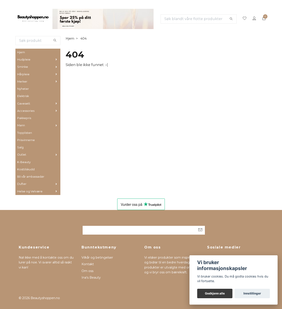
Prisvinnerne (26, 140)
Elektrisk (23, 96)
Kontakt (88, 264)
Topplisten (24, 132)
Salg (20, 147)
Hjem (21, 52)
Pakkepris (24, 118)
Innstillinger (252, 293)
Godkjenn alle (215, 293)
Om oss (87, 271)
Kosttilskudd (26, 169)
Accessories (25, 110)
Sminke (22, 66)
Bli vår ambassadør (30, 176)
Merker (22, 81)
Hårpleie (23, 74)
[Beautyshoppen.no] (33, 19)
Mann (21, 125)
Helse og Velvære (30, 191)
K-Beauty (24, 162)
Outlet (21, 154)
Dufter (21, 184)
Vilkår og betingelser (97, 257)
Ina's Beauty (91, 278)
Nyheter (23, 88)
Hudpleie (23, 59)
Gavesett (23, 103)
